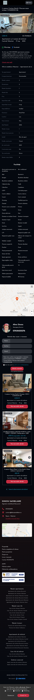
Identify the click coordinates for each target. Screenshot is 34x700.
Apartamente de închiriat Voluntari (17, 636)
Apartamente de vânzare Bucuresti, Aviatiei (17, 597)
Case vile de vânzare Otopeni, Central (17, 619)
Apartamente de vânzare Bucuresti (17, 591)
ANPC (4, 564)
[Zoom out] (31, 314)
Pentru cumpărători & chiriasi (10, 549)
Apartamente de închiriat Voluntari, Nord (17, 645)
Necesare (9, 690)
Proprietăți (5, 546)
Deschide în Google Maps (13, 518)
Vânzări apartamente (17, 589)
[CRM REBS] (20, 678)
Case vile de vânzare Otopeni (17, 617)
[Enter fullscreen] (31, 286)
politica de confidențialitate (21, 364)
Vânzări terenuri (17, 623)
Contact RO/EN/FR (8, 560)
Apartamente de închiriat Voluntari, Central (17, 639)
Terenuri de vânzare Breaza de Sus (17, 625)
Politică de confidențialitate (9, 569)
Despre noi (5, 554)
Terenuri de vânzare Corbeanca (17, 627)
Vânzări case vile (17, 606)
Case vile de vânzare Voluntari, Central (17, 610)
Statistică (17, 690)
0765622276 (19, 331)
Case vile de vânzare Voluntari (17, 608)
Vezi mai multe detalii (17, 406)
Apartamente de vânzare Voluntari (17, 593)
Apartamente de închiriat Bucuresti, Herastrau (17, 647)
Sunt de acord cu (17, 364)
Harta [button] (30, 30)
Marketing (26, 690)
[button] (2, 22)
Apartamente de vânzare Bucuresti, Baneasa (17, 600)
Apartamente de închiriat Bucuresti (17, 641)
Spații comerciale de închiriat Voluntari (17, 662)
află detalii (22, 687)
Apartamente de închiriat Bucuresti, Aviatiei (17, 643)
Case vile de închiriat (17, 651)
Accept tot (23, 695)
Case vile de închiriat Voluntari (17, 654)
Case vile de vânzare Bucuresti (17, 612)
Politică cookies (6, 566)
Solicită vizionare (17, 368)
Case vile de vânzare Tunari (17, 615)
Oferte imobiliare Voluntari (10, 66)
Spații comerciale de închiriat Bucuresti (17, 664)
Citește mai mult (7, 62)
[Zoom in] (31, 311)
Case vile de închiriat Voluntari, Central (17, 656)
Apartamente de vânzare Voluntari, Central (17, 595)
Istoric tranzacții (6, 557)
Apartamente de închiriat (17, 634)
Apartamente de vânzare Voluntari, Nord (17, 602)
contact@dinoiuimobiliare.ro (13, 512)
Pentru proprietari (7, 552)
